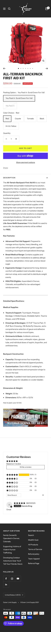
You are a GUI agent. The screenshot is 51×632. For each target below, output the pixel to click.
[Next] (47, 68)
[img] (20, 503)
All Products (33, 544)
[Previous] (4, 68)
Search (31, 535)
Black (42, 118)
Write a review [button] (26, 467)
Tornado (30, 118)
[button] (12, 475)
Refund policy (33, 554)
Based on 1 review (13, 464)
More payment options (25, 162)
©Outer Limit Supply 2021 (29, 602)
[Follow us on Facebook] (6, 579)
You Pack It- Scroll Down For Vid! (19, 98)
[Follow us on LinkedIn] (6, 584)
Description (9, 178)
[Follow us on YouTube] (18, 579)
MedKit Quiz (33, 540)
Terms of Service (35, 549)
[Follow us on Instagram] (12, 579)
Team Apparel (34, 559)
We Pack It (10, 106)
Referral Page (33, 563)
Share (5, 168)
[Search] (9, 9)
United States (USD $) (13, 595)
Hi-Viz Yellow (11, 126)
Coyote (18, 118)
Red (7, 118)
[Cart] (46, 9)
